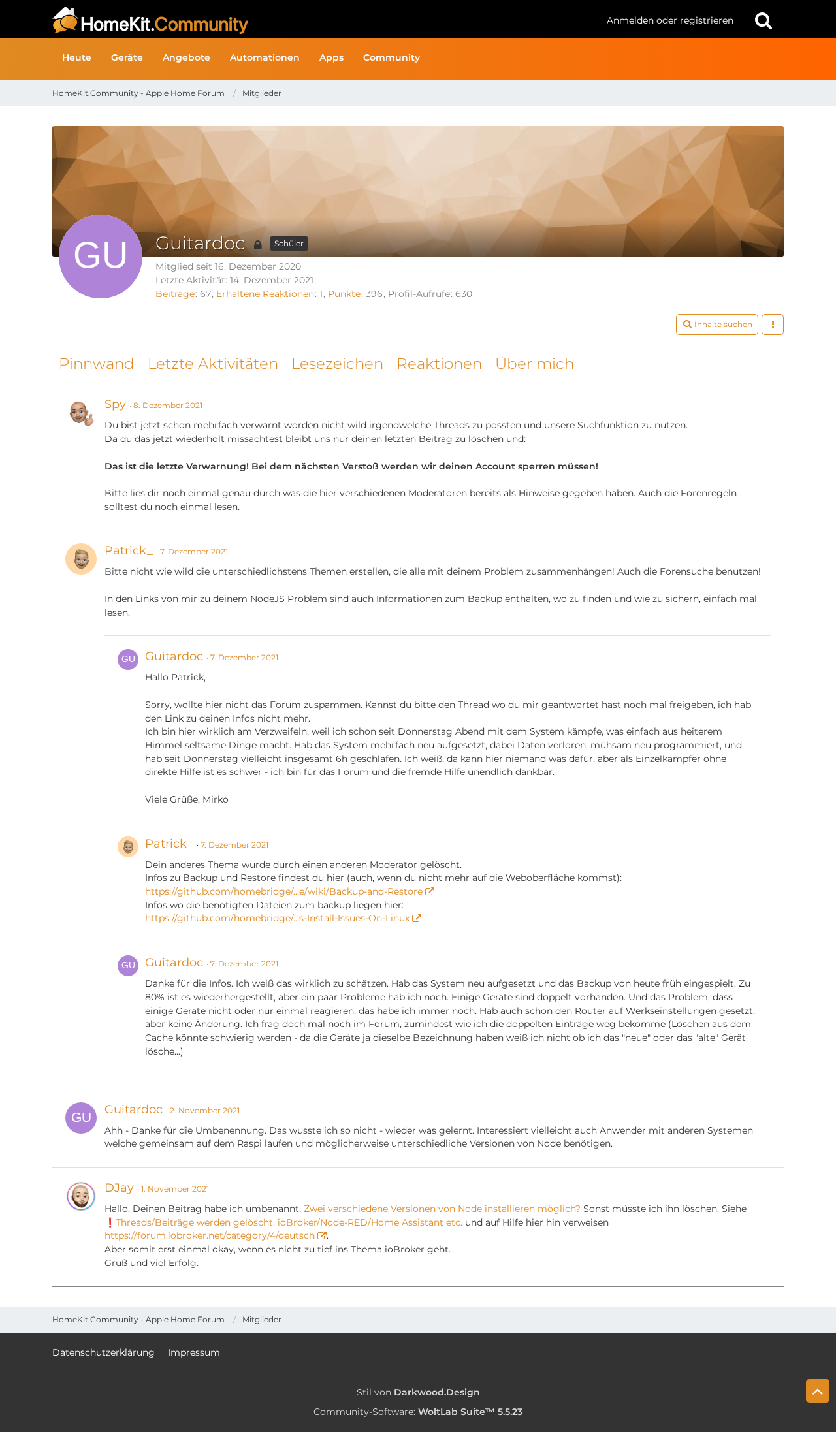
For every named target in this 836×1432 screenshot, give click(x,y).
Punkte (344, 294)
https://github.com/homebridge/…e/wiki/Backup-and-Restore (284, 891)
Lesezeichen (337, 364)
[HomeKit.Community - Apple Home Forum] (324, 20)
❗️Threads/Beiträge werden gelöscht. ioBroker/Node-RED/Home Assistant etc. (283, 1222)
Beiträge (175, 294)
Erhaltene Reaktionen (265, 294)
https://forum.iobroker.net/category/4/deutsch (209, 1235)
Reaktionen (439, 364)
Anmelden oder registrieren (670, 20)
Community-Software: (418, 1412)
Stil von (418, 1392)
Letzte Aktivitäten (213, 364)
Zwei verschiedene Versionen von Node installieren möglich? (442, 1209)
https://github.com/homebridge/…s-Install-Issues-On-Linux (277, 918)
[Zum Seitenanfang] (817, 1391)
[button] (717, 324)
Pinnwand (97, 364)
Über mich (534, 364)
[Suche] (763, 20)
